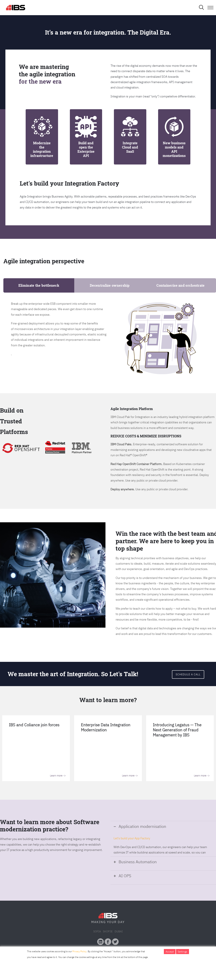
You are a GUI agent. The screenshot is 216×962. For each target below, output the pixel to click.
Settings (182, 951)
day (121, 922)
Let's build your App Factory (132, 838)
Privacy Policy (79, 951)
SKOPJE (108, 931)
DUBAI (119, 931)
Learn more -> (58, 775)
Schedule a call (188, 674)
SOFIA (97, 931)
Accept (170, 951)
